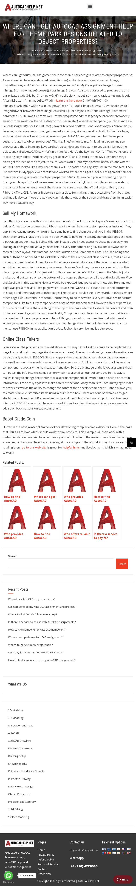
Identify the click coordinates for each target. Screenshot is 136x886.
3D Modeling (16, 718)
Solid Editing (15, 809)
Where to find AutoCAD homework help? (32, 614)
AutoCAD (13, 733)
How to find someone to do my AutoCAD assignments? (42, 660)
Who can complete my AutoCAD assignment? (35, 637)
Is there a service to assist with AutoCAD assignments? (42, 622)
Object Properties (19, 794)
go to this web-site (34, 447)
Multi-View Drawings (20, 786)
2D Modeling (16, 710)
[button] (90, 6)
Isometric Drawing (19, 779)
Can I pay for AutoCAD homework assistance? (36, 652)
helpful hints (71, 447)
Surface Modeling (18, 817)
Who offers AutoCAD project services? (31, 599)
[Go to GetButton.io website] (8, 882)
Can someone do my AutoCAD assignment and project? (41, 606)
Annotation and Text (20, 725)
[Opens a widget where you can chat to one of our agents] (122, 879)
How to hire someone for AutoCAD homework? (37, 629)
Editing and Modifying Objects (26, 771)
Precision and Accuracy (22, 801)
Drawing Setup (17, 756)
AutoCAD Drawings (19, 740)
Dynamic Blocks (17, 763)
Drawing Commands (20, 748)
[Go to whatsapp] (8, 875)
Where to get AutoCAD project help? (30, 645)
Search (12, 556)
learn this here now (69, 100)
